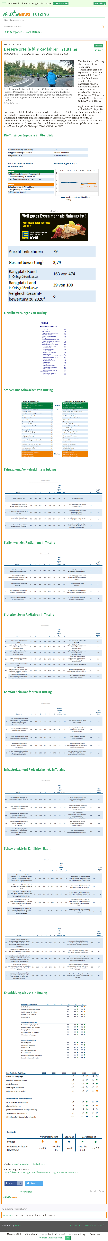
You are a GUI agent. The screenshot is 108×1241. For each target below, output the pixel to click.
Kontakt (101, 1225)
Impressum (76, 1225)
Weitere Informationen (51, 1237)
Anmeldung (100, 3)
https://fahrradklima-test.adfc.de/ (29, 1164)
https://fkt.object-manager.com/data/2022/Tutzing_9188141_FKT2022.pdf (41, 1172)
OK (67, 1237)
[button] (13, 1183)
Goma (18, 1225)
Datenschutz (89, 1225)
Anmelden (8, 1215)
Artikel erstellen (60, 3)
